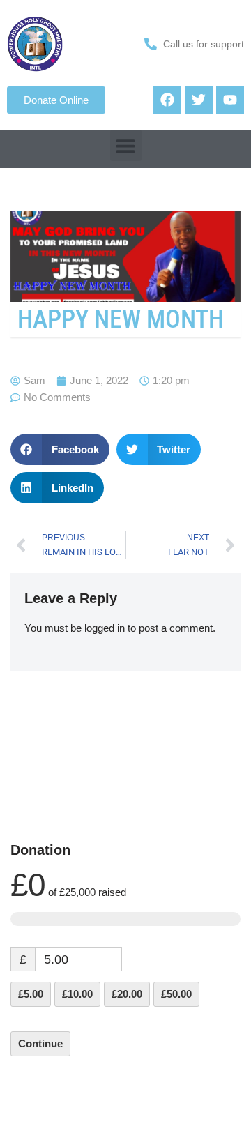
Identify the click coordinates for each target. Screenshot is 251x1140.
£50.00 (176, 994)
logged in (104, 628)
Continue (40, 1043)
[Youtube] (230, 100)
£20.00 (127, 994)
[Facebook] (167, 100)
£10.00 (77, 994)
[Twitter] (199, 100)
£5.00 (30, 994)
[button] (126, 145)
